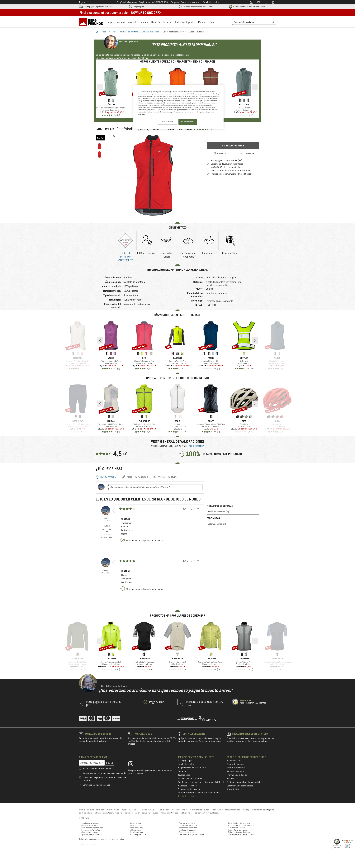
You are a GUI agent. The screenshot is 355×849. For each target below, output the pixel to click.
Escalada (144, 22)
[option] (154, 175)
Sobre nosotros (234, 760)
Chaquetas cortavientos (90, 830)
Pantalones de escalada (188, 825)
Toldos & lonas (135, 830)
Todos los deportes (185, 22)
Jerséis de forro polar (89, 825)
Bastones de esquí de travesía (191, 834)
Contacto (182, 771)
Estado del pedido (186, 764)
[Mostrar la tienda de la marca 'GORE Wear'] (100, 138)
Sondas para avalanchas (189, 832)
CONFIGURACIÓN (167, 122)
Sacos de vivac (136, 823)
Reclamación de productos (190, 778)
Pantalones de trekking (89, 823)
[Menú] (352, 839)
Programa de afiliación (237, 775)
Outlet (212, 22)
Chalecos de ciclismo (150, 32)
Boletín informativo (236, 767)
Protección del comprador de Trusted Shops (231, 174)
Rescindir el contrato (187, 796)
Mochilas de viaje (137, 827)
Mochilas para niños (138, 834)
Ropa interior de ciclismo (238, 830)
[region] (178, 107)
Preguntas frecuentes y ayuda (192, 767)
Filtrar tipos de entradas (220, 506)
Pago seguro (139, 6)
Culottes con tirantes (236, 827)
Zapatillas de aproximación (91, 834)
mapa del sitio (117, 839)
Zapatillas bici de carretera (239, 823)
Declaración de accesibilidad (240, 785)
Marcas (202, 22)
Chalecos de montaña (129, 32)
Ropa (110, 22)
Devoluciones (184, 775)
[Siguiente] (255, 87)
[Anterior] (100, 87)
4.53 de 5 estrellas (249, 6)
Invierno (167, 22)
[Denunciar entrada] (198, 509)
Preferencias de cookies (189, 789)
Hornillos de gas (136, 832)
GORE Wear (105, 129)
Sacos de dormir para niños (91, 827)
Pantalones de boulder (188, 827)
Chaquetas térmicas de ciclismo (241, 834)
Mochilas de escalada (187, 830)
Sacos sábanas (136, 825)
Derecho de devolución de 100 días (197, 6)
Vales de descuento (236, 771)
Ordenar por (213, 518)
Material (131, 22)
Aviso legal (232, 778)
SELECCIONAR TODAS (187, 122)
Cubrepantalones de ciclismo (240, 832)
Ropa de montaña (109, 32)
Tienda (82, 2)
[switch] (347, 846)
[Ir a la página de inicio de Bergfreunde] (92, 22)
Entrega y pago (185, 760)
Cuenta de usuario (235, 764)
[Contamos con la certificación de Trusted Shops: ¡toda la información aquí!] (235, 702)
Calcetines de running (89, 832)
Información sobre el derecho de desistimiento (199, 792)
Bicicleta (156, 22)
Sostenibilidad (233, 789)
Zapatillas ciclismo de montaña (240, 825)
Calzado (120, 22)
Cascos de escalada (187, 823)
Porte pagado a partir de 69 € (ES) (98, 6)
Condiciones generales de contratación (196, 782)
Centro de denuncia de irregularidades (244, 782)
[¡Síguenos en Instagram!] (132, 764)
